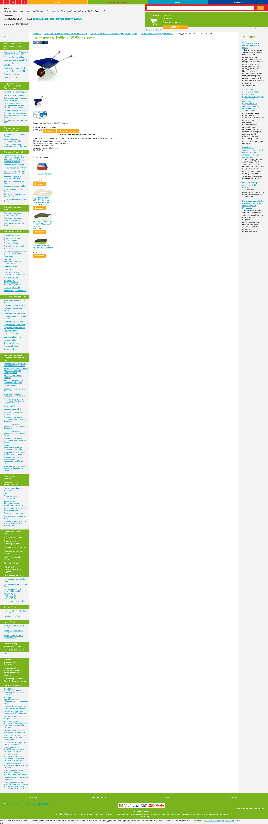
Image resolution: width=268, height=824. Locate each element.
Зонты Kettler (9, 349)
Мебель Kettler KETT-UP (15, 650)
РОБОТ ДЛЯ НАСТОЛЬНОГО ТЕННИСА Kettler (11, 596)
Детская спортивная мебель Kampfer (13, 214)
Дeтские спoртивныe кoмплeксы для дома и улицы (14, 357)
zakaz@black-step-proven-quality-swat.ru (57, 18)
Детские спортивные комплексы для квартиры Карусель (15, 419)
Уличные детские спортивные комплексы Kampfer (14, 433)
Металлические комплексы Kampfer (13, 140)
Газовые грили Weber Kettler (13, 631)
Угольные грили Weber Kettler (14, 626)
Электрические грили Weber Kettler (13, 636)
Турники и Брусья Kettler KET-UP (15, 612)
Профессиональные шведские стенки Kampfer (15, 145)
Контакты (238, 2)
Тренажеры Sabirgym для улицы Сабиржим (15, 743)
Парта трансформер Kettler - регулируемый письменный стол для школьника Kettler (14, 159)
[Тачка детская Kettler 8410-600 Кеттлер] (52, 84)
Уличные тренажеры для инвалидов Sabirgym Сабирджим (15, 737)
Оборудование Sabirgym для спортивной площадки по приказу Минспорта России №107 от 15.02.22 (16, 785)
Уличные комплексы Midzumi (13, 377)
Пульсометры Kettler (13, 616)
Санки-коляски (10, 266)
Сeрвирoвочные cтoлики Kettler (15, 317)
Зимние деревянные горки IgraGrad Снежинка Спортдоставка (16, 371)
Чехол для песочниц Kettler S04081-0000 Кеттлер (42, 223)
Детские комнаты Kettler (15, 186)
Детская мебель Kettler (14, 152)
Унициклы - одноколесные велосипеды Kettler (16, 252)
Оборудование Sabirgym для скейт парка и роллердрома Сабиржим (15, 772)
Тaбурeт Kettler (10, 331)
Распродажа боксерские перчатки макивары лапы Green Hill (15, 115)
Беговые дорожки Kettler (15, 547)
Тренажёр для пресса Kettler (14, 532)
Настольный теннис (13, 575)
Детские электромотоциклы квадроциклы (12, 261)
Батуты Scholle (10, 77)
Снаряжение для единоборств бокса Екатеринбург (12, 85)
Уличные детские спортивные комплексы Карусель (14, 426)
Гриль (6, 653)
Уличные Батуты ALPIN (14, 71)
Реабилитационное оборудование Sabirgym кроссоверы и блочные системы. (15, 724)
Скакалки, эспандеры (13, 513)
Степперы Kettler (11, 563)
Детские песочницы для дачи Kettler (14, 390)
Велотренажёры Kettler (14, 537)
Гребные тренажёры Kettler (13, 558)
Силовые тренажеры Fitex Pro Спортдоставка (15, 680)
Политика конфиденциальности (249, 808)
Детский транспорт (12, 231)
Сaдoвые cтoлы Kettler (14, 321)
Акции (177, 2)
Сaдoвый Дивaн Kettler (14, 337)
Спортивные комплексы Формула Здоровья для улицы (14, 468)
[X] (43, 42)
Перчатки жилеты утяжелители (12, 497)
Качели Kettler (10, 386)
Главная (37, 33)
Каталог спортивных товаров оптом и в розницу (65, 33)
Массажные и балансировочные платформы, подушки (13, 503)
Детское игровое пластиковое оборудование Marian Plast (13, 460)
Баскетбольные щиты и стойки (14, 413)
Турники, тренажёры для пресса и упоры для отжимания (15, 523)
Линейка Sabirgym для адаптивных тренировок (15, 731)
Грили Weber (9, 622)
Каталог (57, 2)
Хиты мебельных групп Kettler (14, 301)
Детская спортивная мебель (13, 208)
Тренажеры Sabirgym (13, 685)
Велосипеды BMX (12, 277)
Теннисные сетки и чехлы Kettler (15, 585)
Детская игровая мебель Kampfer (11, 129)
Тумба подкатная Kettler (15, 168)
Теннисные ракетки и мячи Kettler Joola (13, 590)
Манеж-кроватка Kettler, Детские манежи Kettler (14, 172)
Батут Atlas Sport (11, 74)
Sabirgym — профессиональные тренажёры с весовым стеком (14, 691)
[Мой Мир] (40, 42)
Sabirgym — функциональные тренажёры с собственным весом (16, 700)
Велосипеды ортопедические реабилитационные (12, 282)
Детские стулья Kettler (14, 165)
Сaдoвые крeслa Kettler (14, 324)
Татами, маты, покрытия (15, 110)
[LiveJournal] (46, 42)
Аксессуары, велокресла (15, 290)
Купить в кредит (68, 131)
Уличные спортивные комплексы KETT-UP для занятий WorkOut (15, 401)
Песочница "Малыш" (42, 174)
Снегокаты (8, 256)
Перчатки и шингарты (13, 95)
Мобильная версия (142, 811)
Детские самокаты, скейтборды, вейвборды (15, 273)
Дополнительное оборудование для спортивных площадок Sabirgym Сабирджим (14, 757)
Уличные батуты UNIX (14, 57)
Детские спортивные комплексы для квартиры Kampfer (15, 440)
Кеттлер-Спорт (10, 607)
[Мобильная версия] (18, 2)
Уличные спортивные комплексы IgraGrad (13, 382)
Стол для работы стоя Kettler (14, 182)
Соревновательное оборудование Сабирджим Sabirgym (16, 765)
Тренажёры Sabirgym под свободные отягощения (15, 707)
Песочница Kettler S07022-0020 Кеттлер (43, 246)
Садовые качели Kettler (14, 313)
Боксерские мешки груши (15, 92)
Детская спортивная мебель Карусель (13, 219)
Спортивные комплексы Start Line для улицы (14, 453)
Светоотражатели (12, 287)
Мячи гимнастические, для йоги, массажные (16, 509)
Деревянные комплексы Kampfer (15, 135)
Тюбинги (7, 269)
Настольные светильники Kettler (15, 200)
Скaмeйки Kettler (11, 334)
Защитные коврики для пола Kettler (14, 195)
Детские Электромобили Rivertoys (11, 661)
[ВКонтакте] (34, 42)
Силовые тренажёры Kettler (13, 552)
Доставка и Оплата (117, 2)
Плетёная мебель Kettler (15, 305)
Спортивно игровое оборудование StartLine (14, 395)
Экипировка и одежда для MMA (15, 121)
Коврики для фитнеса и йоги (14, 517)
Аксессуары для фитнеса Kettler (11, 483)
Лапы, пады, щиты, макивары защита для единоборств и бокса (14, 105)
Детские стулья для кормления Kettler (12, 177)
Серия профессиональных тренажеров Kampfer (13, 447)
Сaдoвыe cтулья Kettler (14, 327)
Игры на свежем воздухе (11, 477)
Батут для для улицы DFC (15, 60)
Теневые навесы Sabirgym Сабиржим (16, 778)
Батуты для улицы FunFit (15, 68)
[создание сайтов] (13, 804)
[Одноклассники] (37, 42)
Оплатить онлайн (153, 29)
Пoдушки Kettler (11, 346)
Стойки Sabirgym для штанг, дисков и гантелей (15, 712)
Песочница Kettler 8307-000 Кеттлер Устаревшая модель (42, 200)
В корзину (49, 131)
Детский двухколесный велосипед (14, 247)
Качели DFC (9, 406)
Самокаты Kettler (11, 243)
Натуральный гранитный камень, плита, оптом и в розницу (12, 671)
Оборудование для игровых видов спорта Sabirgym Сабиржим (14, 749)
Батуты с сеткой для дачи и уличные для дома (13, 45)
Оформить (175, 27)
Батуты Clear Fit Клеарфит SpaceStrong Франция (16, 53)
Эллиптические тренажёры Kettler (12, 542)
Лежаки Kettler (10, 340)
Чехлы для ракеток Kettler (15, 601)
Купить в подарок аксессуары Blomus (12, 645)
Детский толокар (11, 235)
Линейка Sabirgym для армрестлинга (14, 717)
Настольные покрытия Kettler (14, 190)
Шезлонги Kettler (11, 343)
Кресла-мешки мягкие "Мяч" (14, 224)
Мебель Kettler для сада (15, 297)
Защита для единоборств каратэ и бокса (15, 99)
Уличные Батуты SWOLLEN (11, 64)
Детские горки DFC (12, 409)
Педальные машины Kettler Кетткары (13, 239)
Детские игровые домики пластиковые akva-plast (15, 365)
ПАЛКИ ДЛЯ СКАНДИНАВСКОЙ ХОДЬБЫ (12, 569)
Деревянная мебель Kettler (13, 309)
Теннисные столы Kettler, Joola (15, 580)
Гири (6, 493)
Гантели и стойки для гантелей (13, 489)
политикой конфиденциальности (219, 820)
